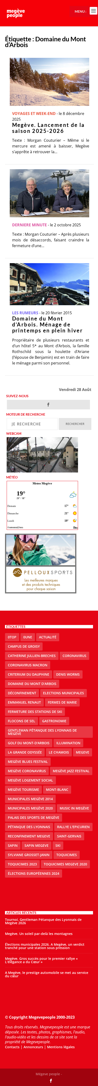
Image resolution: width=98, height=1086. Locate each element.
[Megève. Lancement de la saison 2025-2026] (49, 82)
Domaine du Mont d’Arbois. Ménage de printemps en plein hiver (47, 324)
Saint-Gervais (69, 836)
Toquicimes (66, 855)
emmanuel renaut (24, 702)
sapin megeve (36, 845)
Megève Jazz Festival (71, 771)
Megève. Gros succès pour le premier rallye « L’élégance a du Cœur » (41, 960)
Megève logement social (30, 780)
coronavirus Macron (27, 665)
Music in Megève (74, 808)
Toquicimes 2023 (22, 864)
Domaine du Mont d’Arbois (32, 683)
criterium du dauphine (28, 674)
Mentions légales (61, 1047)
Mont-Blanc (57, 789)
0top (12, 637)
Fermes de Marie (62, 702)
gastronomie (54, 721)
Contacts (12, 1047)
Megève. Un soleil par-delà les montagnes (39, 933)
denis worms (68, 674)
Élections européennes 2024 (33, 873)
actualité (47, 637)
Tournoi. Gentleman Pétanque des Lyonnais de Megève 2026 (43, 921)
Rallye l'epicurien (73, 827)
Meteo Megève (42, 483)
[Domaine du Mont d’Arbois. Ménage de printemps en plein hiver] (49, 284)
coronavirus (74, 655)
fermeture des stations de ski (35, 711)
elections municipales (63, 693)
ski (57, 845)
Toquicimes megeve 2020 (65, 864)
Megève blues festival (28, 761)
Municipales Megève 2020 (30, 808)
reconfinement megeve (29, 836)
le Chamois (59, 752)
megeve (82, 752)
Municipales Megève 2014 (30, 799)
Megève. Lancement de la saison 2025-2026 (48, 128)
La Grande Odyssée (25, 752)
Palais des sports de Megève (33, 817)
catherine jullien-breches (32, 655)
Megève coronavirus (27, 771)
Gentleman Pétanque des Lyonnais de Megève (42, 732)
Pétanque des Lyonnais (29, 827)
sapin (13, 845)
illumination (68, 743)
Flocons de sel (21, 721)
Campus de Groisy (24, 646)
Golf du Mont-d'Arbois (28, 743)
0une (27, 637)
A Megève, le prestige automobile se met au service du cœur (46, 974)
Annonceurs (33, 1047)
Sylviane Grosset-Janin (28, 855)
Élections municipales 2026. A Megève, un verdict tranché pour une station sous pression (44, 946)
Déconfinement (22, 693)
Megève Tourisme (23, 789)
